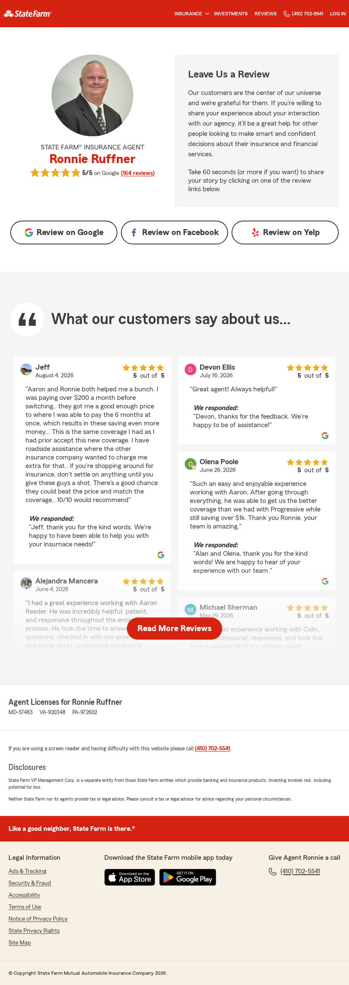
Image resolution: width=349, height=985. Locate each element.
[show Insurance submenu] (205, 14)
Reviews (266, 13)
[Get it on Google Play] (187, 877)
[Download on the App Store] (129, 877)
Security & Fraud (30, 883)
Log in (338, 13)
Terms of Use (25, 907)
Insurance (188, 13)
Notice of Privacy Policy (38, 919)
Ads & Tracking (27, 871)
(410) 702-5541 (307, 13)
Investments (231, 13)
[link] (27, 13)
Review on (70, 232)
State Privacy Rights (34, 931)
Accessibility (24, 895)
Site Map (20, 943)
